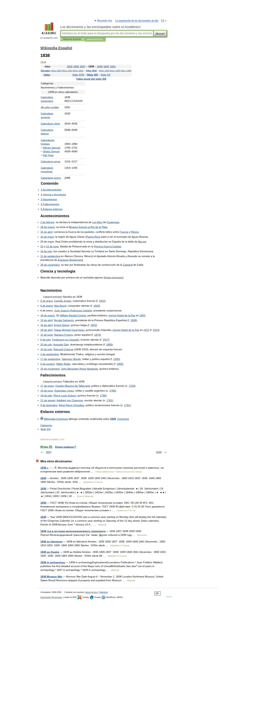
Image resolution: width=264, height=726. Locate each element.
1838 (43, 478)
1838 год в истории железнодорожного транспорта (73, 531)
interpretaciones (95, 39)
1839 (159, 452)
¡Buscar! (160, 33)
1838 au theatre (49, 552)
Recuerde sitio (105, 20)
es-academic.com (49, 38)
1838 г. (44, 467)
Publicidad (103, 592)
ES (162, 20)
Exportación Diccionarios (51, 597)
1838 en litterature (51, 541)
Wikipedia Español (72, 39)
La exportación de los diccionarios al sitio (136, 20)
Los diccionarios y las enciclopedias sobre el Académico (100, 27)
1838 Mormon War (51, 576)
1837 (49, 452)
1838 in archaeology (52, 562)
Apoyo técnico (91, 592)
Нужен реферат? (65, 446)
